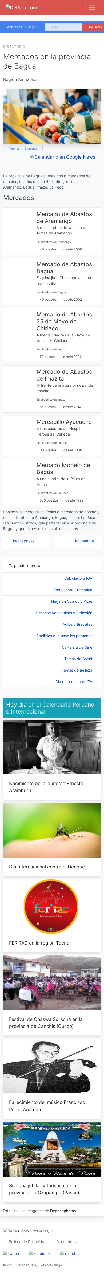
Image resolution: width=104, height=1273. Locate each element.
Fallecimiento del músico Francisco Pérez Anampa (47, 1105)
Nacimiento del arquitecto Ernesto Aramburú (46, 787)
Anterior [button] (13, 148)
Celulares (95, 27)
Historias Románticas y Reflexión (64, 612)
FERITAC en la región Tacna (39, 943)
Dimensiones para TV (74, 681)
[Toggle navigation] (91, 7)
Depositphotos (63, 1210)
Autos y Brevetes (78, 624)
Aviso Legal (43, 1230)
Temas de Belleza (77, 670)
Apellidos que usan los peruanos (64, 635)
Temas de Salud (78, 658)
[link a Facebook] (40, 1253)
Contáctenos (67, 1241)
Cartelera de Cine (77, 647)
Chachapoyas (22, 541)
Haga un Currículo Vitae (72, 601)
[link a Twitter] (11, 1253)
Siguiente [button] (31, 148)
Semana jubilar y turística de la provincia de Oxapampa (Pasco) (44, 1189)
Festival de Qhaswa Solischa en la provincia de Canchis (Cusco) (46, 1022)
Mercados (14, 27)
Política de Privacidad (28, 1241)
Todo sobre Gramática (73, 589)
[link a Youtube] (69, 1253)
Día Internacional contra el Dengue (47, 866)
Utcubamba (83, 541)
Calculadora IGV (78, 578)
